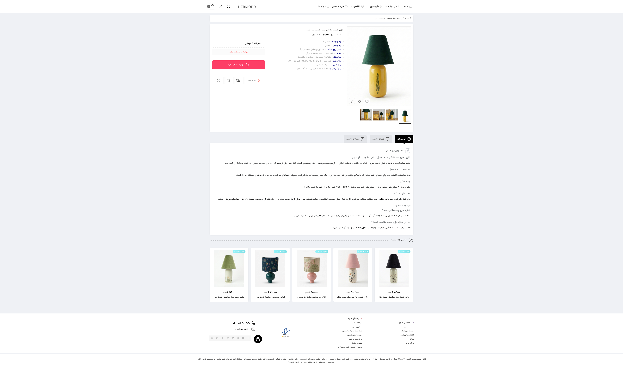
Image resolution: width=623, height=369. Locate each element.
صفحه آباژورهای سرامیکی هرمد (240, 199)
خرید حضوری (409, 327)
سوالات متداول (356, 323)
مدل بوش (300, 199)
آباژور (409, 18)
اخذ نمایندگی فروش (407, 335)
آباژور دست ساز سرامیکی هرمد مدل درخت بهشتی (352, 298)
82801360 (241, 323)
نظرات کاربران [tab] (378, 139)
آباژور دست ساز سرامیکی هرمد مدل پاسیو (229, 298)
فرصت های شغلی (407, 331)
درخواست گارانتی (355, 339)
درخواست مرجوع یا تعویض (352, 331)
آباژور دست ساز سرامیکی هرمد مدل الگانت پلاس (394, 298)
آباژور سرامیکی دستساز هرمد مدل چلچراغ (270, 298)
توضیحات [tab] (401, 139)
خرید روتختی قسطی (355, 335)
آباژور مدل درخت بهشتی (378, 199)
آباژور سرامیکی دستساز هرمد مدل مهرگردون (311, 298)
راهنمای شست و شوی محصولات (350, 347)
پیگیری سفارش (356, 343)
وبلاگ (411, 339)
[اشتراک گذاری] (359, 101)
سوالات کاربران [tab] (352, 139)
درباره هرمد (410, 343)
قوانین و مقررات (356, 327)
